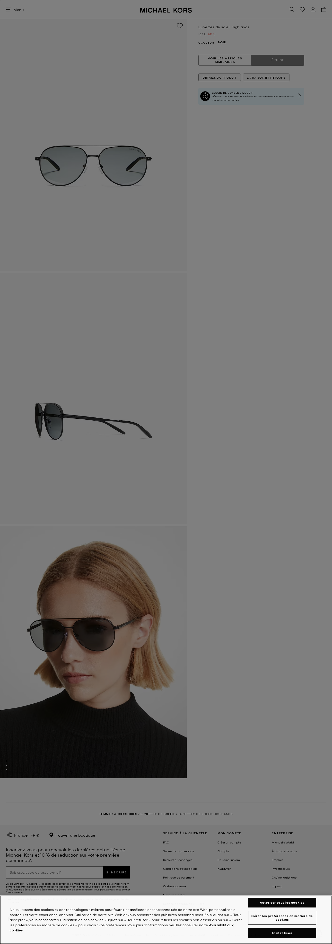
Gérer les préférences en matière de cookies (282, 917)
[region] (166, 919)
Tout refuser (282, 933)
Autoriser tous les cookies (282, 902)
